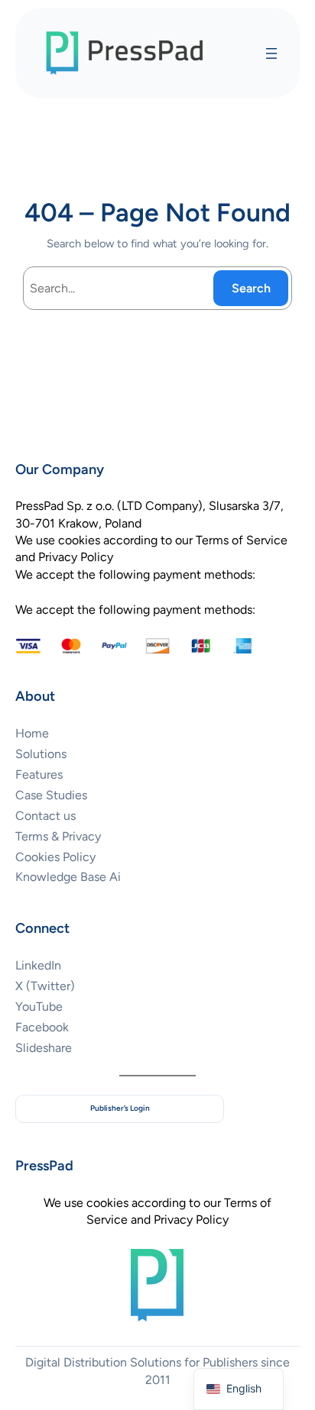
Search (251, 288)
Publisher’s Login (120, 1108)
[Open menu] (271, 53)
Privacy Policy (191, 1219)
